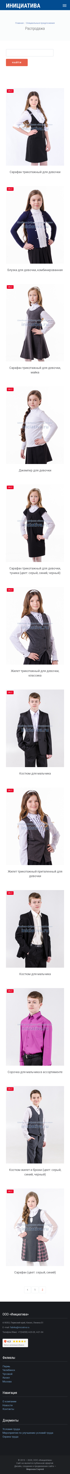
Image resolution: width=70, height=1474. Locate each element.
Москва (7, 1381)
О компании (9, 1401)
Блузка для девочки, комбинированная (35, 270)
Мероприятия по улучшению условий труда (28, 1432)
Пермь (6, 1366)
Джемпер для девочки (35, 470)
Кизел (6, 1377)
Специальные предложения (40, 23)
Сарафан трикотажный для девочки (35, 172)
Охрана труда (10, 1436)
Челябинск (9, 1370)
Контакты (8, 1409)
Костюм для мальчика (35, 773)
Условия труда (11, 1429)
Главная (19, 23)
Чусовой (7, 1373)
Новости (8, 1405)
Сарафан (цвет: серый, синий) (35, 1272)
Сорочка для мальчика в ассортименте (35, 1072)
